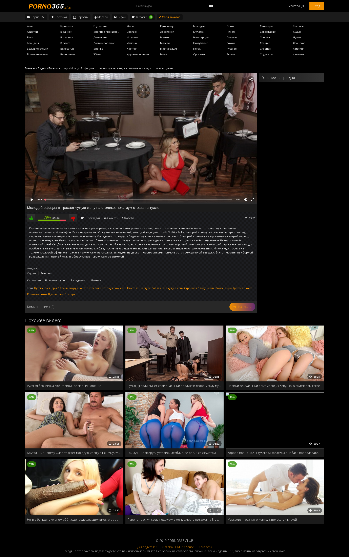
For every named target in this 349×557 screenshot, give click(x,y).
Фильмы (298, 54)
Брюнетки (67, 26)
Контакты (205, 547)
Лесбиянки (167, 32)
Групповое (100, 26)
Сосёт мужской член (113, 288)
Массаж (165, 43)
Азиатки (32, 32)
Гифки (121, 17)
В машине (66, 37)
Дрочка (98, 48)
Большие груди (55, 280)
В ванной (66, 32)
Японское (299, 43)
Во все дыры (223, 288)
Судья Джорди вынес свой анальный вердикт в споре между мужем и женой (174, 386)
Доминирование (104, 43)
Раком (231, 43)
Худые (297, 32)
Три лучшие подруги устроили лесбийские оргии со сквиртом (171, 453)
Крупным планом (138, 54)
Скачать (112, 218)
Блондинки (34, 43)
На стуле (145, 288)
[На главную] (49, 6)
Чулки (297, 37)
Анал (30, 26)
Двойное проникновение (109, 32)
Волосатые (67, 48)
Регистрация (296, 6)
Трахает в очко (242, 288)
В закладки (93, 218)
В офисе (65, 43)
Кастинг (132, 48)
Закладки (143, 17)
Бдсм (30, 37)
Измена (132, 43)
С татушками (206, 288)
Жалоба (129, 218)
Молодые (199, 26)
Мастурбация (169, 48)
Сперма (265, 37)
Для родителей (147, 547)
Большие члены (37, 54)
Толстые (298, 26)
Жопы (130, 26)
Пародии (82, 17)
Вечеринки (67, 54)
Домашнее (100, 37)
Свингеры (266, 26)
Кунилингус (167, 26)
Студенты (266, 54)
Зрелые (132, 32)
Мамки (164, 37)
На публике (200, 43)
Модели (102, 17)
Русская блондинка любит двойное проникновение (64, 386)
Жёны (97, 54)
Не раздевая (91, 288)
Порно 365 (37, 17)
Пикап (231, 32)
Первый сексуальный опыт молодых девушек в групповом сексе (274, 386)
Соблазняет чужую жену (167, 288)
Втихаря (70, 294)
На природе (201, 37)
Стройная (190, 288)
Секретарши (268, 32)
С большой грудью (70, 288)
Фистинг (298, 48)
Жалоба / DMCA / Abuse (178, 547)
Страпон (265, 48)
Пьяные (232, 37)
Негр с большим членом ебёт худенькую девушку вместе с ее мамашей (74, 519)
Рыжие (231, 54)
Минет (164, 54)
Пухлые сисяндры (45, 288)
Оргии (230, 26)
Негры (197, 48)
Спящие (265, 43)
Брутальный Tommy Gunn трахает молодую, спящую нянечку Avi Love (74, 453)
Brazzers (46, 273)
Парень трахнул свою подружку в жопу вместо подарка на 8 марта (174, 519)
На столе (133, 288)
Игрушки (132, 37)
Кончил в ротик (37, 294)
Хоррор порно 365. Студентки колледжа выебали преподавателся (275, 453)
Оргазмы (199, 54)
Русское (232, 48)
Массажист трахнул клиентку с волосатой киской (262, 519)
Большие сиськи (37, 48)
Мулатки (198, 32)
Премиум (60, 17)
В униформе (56, 294)
